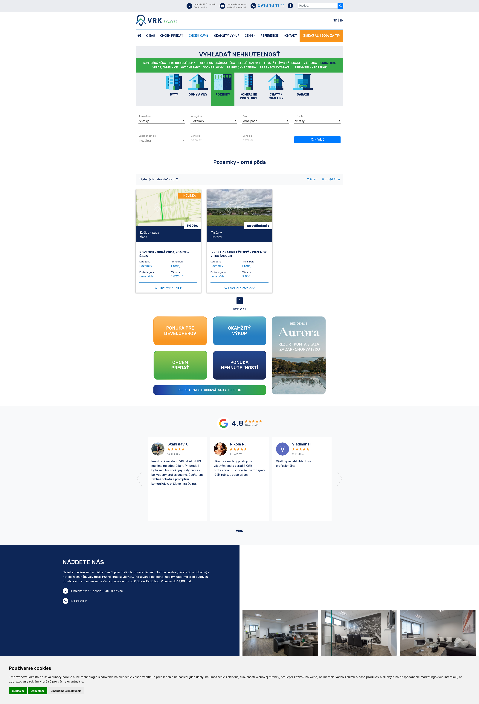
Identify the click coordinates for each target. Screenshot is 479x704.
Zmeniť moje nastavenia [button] (66, 690)
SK (335, 20)
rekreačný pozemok (242, 67)
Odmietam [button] (37, 690)
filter (313, 179)
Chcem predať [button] (171, 35)
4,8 (237, 423)
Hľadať (319, 139)
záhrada (310, 63)
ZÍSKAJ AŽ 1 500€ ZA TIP (321, 35)
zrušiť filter (332, 179)
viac (239, 531)
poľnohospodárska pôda (217, 63)
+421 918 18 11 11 (170, 288)
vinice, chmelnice (165, 67)
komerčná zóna (154, 63)
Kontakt (290, 35)
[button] (161, 120)
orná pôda (328, 63)
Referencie (269, 35)
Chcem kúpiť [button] (198, 35)
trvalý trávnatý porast (282, 63)
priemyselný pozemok (311, 67)
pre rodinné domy (182, 63)
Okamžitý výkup (227, 35)
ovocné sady (190, 67)
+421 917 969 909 (241, 288)
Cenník (250, 35)
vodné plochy (213, 67)
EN (341, 20)
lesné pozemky (249, 63)
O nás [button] (150, 35)
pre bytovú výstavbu (275, 67)
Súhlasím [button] (18, 690)
